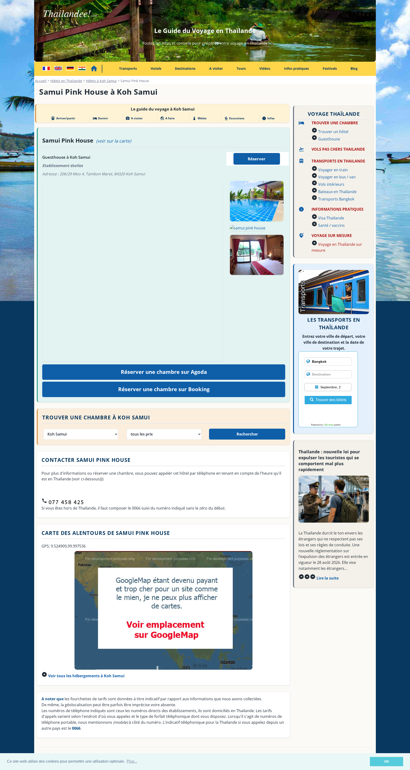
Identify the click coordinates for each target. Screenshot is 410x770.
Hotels (156, 68)
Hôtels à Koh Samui (101, 81)
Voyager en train (333, 169)
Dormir (100, 118)
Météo (199, 118)
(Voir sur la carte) (113, 141)
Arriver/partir (63, 118)
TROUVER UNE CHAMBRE (335, 122)
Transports (128, 68)
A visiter (216, 68)
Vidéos (264, 68)
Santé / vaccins (331, 225)
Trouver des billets (331, 400)
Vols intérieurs (331, 184)
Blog (354, 68)
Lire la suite (328, 578)
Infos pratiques (296, 68)
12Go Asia (328, 424)
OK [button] (386, 761)
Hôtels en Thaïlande (66, 81)
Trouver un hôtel (333, 131)
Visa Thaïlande (331, 218)
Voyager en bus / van (337, 177)
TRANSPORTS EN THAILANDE (338, 161)
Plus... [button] (132, 761)
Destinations (185, 68)
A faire (167, 118)
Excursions (234, 118)
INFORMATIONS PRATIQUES (337, 209)
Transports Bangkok (336, 199)
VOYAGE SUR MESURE (332, 235)
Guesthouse (329, 139)
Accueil (41, 81)
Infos (268, 118)
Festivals (330, 68)
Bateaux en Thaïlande (337, 191)
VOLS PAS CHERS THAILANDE (338, 149)
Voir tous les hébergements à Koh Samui (86, 675)
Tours (241, 68)
